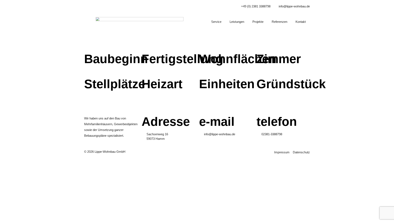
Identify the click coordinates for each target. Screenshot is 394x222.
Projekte (257, 21)
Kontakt (301, 21)
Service (216, 21)
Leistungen (237, 21)
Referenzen (279, 21)
